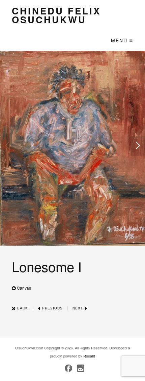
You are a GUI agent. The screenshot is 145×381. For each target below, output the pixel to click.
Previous (52, 308)
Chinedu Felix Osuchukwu (56, 15)
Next (78, 308)
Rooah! (89, 355)
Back (22, 308)
